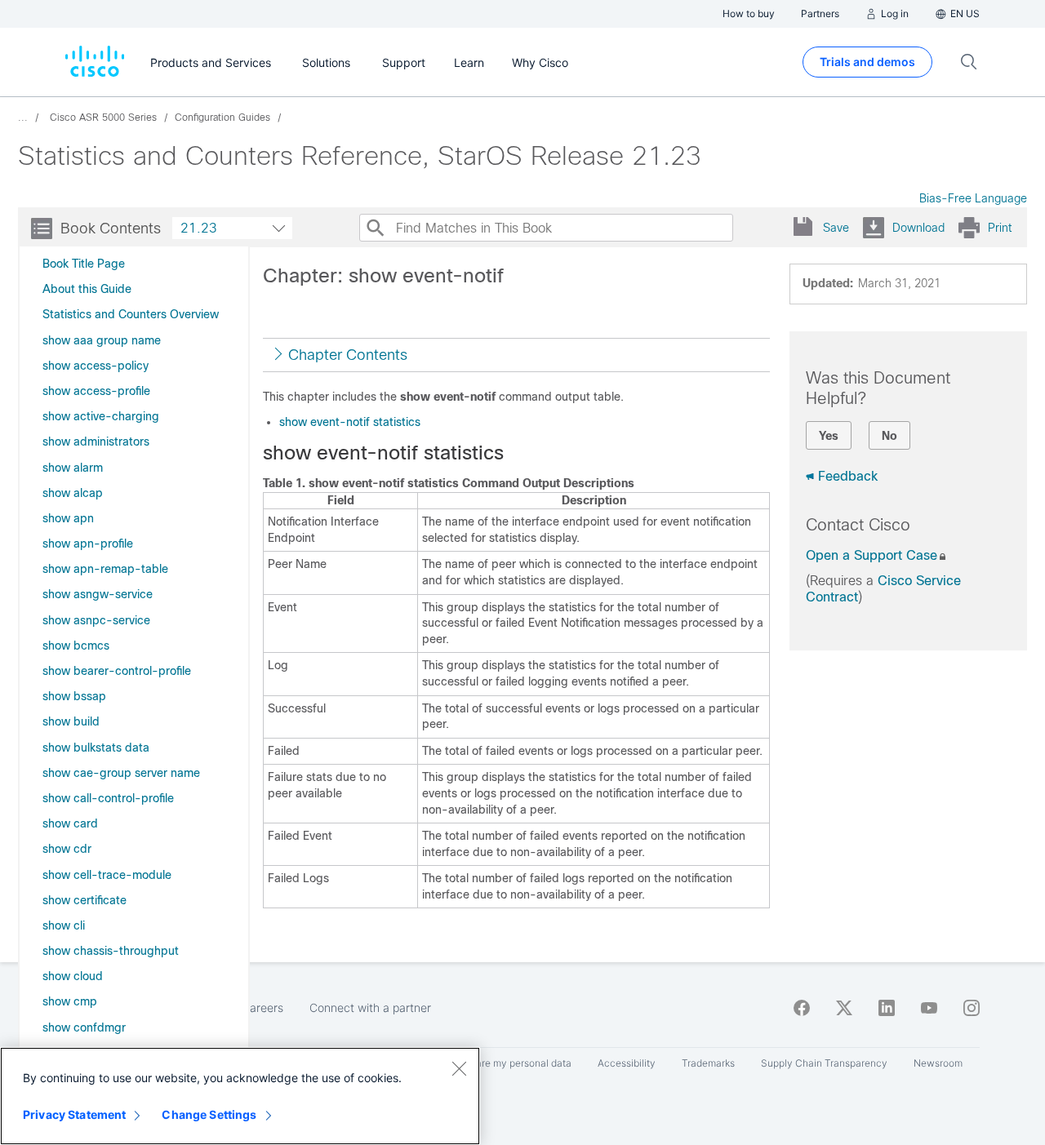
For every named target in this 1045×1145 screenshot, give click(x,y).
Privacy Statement (74, 1114)
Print (1000, 227)
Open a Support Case (871, 555)
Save (836, 227)
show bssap (74, 696)
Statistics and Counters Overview (130, 314)
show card (70, 823)
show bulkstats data (95, 747)
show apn (68, 518)
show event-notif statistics (349, 421)
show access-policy (95, 365)
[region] (240, 1096)
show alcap (72, 492)
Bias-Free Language (973, 198)
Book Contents (110, 228)
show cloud (72, 976)
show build (71, 721)
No (889, 435)
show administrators (95, 441)
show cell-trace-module (106, 874)
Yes (828, 435)
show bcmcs (75, 645)
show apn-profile (87, 543)
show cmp (69, 1001)
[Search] (374, 228)
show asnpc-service (96, 620)
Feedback (848, 476)
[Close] (459, 1068)
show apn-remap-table (105, 568)
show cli (63, 925)
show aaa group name (101, 340)
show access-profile (96, 390)
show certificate (84, 900)
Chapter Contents (347, 355)
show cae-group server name (121, 772)
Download (918, 227)
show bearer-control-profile (116, 670)
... (23, 117)
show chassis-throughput (110, 950)
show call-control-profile (108, 798)
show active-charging (100, 416)
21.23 (198, 228)
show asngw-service (97, 594)
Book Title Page (83, 263)
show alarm (72, 467)
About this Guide (86, 288)
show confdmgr (84, 1027)
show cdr (66, 848)
